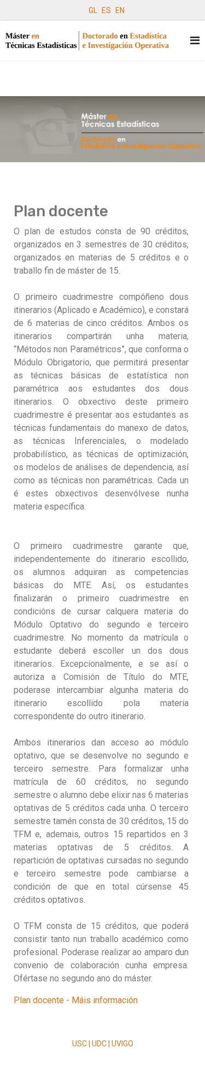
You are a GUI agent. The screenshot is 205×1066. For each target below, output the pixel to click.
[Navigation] (195, 41)
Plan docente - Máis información (76, 1000)
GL (93, 10)
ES (106, 10)
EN (120, 10)
